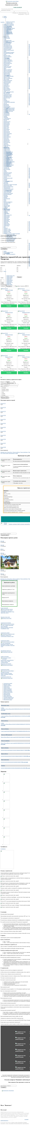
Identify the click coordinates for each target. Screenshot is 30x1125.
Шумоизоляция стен (7, 157)
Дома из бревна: (5, 728)
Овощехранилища (6, 198)
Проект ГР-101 (26, 357)
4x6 (10, 750)
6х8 (15, 708)
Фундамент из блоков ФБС (8, 53)
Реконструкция (3, 660)
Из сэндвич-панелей (7, 175)
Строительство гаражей (5, 632)
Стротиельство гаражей (7, 683)
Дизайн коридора (6, 221)
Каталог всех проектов (7, 26)
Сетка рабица (7, 645)
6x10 (18, 716)
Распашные (5, 111)
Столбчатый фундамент (7, 47)
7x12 (27, 716)
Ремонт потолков (6, 149)
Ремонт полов (6, 137)
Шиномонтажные (6, 210)
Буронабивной (3, 628)
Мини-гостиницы (6, 209)
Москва (13, 1122)
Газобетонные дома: (5, 713)
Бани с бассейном (6, 93)
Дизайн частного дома (7, 214)
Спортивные (5, 182)
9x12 (29, 731)
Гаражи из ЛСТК (6, 64)
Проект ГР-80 (3, 415)
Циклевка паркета (6, 148)
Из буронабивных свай (7, 46)
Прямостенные (6, 174)
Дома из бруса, (9, 452)
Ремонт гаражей (6, 134)
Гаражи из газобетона (7, 56)
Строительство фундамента (6, 622)
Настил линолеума (6, 145)
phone (2, 247)
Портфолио (5, 227)
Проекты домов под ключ (8, 252)
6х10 (18, 708)
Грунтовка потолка (6, 155)
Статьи (7, 628)
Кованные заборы (6, 72)
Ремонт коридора (6, 132)
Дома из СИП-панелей (7, 32)
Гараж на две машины (7, 689)
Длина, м (2, 386)
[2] (2, 281)
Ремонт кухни (6, 128)
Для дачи (5, 103)
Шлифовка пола (6, 147)
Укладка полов (6, 139)
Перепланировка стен (7, 161)
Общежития (5, 212)
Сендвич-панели (4, 636)
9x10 (26, 731)
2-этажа (4, 716)
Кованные (5, 109)
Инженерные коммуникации (6, 663)
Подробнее (9, 305)
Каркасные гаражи (6, 55)
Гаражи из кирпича (6, 62)
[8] (1, 271)
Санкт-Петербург (25, 1123)
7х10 (27, 708)
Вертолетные (5, 183)
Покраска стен (6, 160)
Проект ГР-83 (3, 427)
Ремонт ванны (6, 126)
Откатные (5, 99)
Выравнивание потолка (7, 153)
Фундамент (5, 41)
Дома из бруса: (4, 720)
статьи (8, 610)
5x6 (13, 724)
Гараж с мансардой (6, 695)
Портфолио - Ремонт (7, 232)
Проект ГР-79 (3, 411)
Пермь (7, 1123)
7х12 (29, 708)
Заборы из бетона (6, 73)
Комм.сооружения (6, 169)
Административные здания (8, 188)
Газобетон (7, 635)
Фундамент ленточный (7, 42)
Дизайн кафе (5, 222)
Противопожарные (6, 106)
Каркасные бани (6, 37)
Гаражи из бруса (6, 57)
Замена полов (5, 144)
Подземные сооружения (7, 189)
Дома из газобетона (7, 28)
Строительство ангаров (5, 669)
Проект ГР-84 (3, 431)
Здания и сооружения (5, 656)
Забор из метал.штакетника (8, 76)
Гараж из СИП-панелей (7, 690)
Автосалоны (5, 204)
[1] (2, 279)
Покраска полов (6, 141)
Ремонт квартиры (6, 123)
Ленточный (5, 626)
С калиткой (5, 110)
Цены (4, 226)
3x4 (2, 750)
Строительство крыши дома (6, 676)
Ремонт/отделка (6, 122)
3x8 (5, 768)
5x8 (17, 750)
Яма (3, 392)
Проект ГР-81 (3, 419)
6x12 (20, 716)
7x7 (21, 716)
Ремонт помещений (7, 136)
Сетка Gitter (12, 645)
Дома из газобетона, (16, 452)
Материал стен (3, 381)
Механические (6, 104)
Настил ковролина (6, 142)
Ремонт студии (6, 130)
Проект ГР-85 (3, 435)
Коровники (5, 195)
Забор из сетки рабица (7, 71)
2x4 (2, 762)
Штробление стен (6, 163)
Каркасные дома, (4, 452)
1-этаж (2, 707)
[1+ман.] (2, 282)
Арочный (2, 672)
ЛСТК (2, 675)
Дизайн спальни (6, 223)
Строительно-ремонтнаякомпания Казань (9, 1092)
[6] (1, 269)
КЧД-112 (2, 573)
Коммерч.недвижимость (7, 201)
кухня (6, 611)
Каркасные (11, 674)
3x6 (5, 750)
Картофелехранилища (7, 194)
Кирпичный (3, 644)
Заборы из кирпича (6, 75)
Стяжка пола (5, 146)
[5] (1, 267)
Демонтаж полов (6, 140)
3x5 (4, 750)
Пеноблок (9, 636)
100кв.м (4, 708)
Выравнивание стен (7, 162)
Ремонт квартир (4, 610)
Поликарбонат (7, 643)
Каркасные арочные (7, 173)
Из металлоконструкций (7, 178)
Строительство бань (7, 81)
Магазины (5, 208)
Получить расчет (5, 397)
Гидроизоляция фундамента (8, 50)
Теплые (2, 674)
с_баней (18, 524)
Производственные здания (8, 186)
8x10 (22, 731)
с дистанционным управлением (9, 102)
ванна (2, 612)
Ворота (4, 98)
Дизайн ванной (6, 220)
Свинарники (5, 196)
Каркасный (3, 635)
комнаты (9, 611)
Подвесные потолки (7, 150)
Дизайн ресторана (6, 224)
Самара (16, 1122)
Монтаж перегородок (7, 166)
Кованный (2, 645)
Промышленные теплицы (8, 193)
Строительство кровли (7, 94)
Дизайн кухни (6, 218)
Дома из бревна (6, 31)
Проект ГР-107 (9, 357)
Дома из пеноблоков (7, 29)
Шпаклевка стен (6, 165)
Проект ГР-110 (9, 312)
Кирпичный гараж (6, 694)
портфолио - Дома (6, 229)
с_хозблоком (14, 524)
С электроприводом (7, 118)
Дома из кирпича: (5, 740)
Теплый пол (5, 143)
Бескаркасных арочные (7, 172)
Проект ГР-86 (3, 439)
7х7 (23, 708)
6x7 (14, 716)
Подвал (3, 393)
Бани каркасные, (12, 453)
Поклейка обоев (6, 158)
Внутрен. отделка (5, 389)
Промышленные (6, 107)
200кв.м (10, 708)
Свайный (6, 625)
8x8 (28, 716)
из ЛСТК (5, 180)
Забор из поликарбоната (7, 78)
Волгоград (16, 1123)
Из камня (7, 644)
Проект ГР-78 (3, 407)
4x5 (9, 750)
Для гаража (5, 108)
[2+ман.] (2, 283)
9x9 (24, 731)
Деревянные (5, 117)
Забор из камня (6, 79)
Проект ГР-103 (26, 312)
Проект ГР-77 (3, 403)
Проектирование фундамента (8, 52)
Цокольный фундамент (7, 45)
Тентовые (5, 176)
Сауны (4, 91)
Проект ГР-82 (3, 423)
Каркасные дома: (5, 705)
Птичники (5, 197)
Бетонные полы (6, 65)
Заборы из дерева (6, 77)
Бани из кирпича (6, 88)
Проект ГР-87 (3, 443)
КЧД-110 (2, 553)
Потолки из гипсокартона (8, 154)
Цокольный (11, 627)
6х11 (20, 708)
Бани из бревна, (6, 453)
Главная (4, 24)
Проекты (5, 25)
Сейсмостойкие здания (7, 191)
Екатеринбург (20, 1122)
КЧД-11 (2, 549)
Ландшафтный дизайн (7, 96)
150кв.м (7, 708)
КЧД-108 (2, 541)
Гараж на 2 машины (7, 67)
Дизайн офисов (6, 225)
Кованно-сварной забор (7, 80)
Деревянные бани (6, 90)
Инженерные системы (7, 95)
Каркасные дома (6, 27)
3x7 (6, 750)
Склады (4, 200)
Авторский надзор (6, 187)
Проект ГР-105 (26, 334)
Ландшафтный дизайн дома (6, 650)
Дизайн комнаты (6, 217)
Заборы (4, 68)
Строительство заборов (5, 640)
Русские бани (5, 84)
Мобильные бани (6, 85)
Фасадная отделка (6, 97)
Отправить (3, 1087)
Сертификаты (3, 848)
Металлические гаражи (7, 63)
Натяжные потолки (6, 152)
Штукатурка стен (6, 159)
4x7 (12, 750)
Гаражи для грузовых (7, 66)
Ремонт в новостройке (7, 133)
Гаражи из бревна (6, 58)
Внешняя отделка (5, 390)
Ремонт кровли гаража (7, 696)
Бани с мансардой (6, 92)
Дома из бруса (6, 30)
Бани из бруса (6, 34)
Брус (10, 635)
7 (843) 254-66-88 (17, 7)
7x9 (24, 716)
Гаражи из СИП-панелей (7, 60)
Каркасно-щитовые (6, 82)
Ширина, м (3, 384)
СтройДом (2, 22)
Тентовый (6, 673)
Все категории (25, 762)
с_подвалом (21, 524)
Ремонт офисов (6, 135)
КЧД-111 (2, 569)
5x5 (12, 724)
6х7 (13, 708)
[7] (1, 270)
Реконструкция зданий (7, 185)
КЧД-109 (2, 545)
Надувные (5, 179)
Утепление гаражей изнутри (8, 697)
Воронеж (25, 1122)
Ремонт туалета (6, 127)
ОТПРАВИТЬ (4, 249)
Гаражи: (3, 765)
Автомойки (5, 207)
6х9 (16, 708)
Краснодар (20, 1123)
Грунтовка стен (6, 167)
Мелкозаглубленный (7, 49)
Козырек (3, 395)
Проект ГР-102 (9, 334)
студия (13, 611)
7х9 (25, 708)
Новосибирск (11, 1123)
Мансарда (4, 387)
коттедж (7, 612)
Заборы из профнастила (7, 69)
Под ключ (3, 625)
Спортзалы (5, 211)
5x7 (15, 724)
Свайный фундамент (7, 43)
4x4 (8, 750)
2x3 (1, 762)
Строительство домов (7, 40)
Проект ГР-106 (9, 290)
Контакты (5, 233)
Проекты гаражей (6, 38)
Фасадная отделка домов (5, 617)
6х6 (12, 708)
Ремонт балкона (6, 124)
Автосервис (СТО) (6, 202)
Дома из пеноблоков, (24, 452)
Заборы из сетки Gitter (7, 70)
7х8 (24, 708)
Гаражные (5, 116)
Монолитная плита (6, 44)
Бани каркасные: (5, 759)
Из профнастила (6, 101)
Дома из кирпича (6, 33)
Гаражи (4, 54)
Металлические (6, 105)
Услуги (4, 39)
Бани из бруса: (4, 753)
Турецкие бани (6, 83)
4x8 (9, 768)
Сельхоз (2, 661)
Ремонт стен (5, 156)
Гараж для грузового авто (8, 698)
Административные (4, 662)
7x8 (22, 716)
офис (4, 612)
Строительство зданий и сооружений (10, 184)
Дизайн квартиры (6, 219)
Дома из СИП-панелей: (6, 734)
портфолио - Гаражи (7, 230)
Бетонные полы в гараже (7, 692)
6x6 (12, 716)
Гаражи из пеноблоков (7, 59)
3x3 (1, 750)
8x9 (21, 731)
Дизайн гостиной (6, 215)
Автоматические (6, 114)
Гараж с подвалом (6, 693)
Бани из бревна (6, 36)
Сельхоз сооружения (7, 192)
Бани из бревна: (5, 747)
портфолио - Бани (6, 231)
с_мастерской (26, 524)
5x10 (16, 724)
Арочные (5, 171)
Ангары (4, 170)
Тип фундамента (4, 383)
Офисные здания (6, 206)
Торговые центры (6, 205)
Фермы (4, 199)
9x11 (27, 731)
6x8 (15, 716)
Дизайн (4, 213)
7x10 (25, 716)
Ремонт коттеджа (6, 131)
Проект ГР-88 (3, 447)
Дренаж (4, 51)
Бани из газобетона (6, 89)
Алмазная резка (6, 168)
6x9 (16, 716)
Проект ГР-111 (26, 290)
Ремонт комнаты (6, 129)
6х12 (21, 708)
